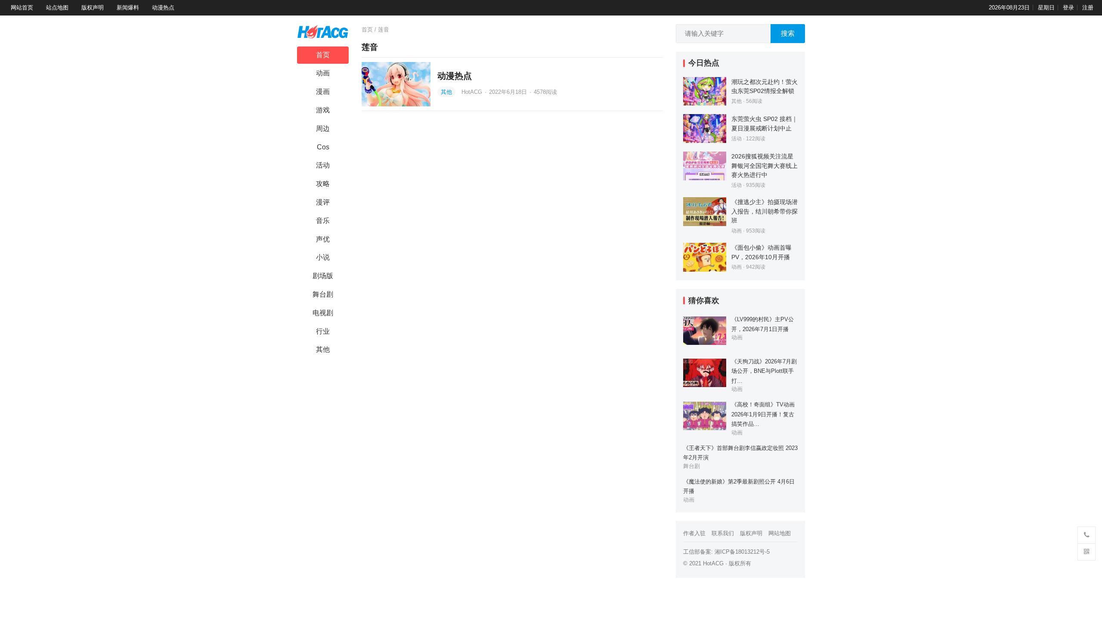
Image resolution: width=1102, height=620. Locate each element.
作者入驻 (694, 533)
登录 (1068, 7)
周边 (323, 128)
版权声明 (92, 7)
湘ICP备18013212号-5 (742, 552)
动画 (323, 73)
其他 (323, 349)
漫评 (323, 202)
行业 (323, 331)
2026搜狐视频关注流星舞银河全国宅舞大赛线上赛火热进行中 (764, 165)
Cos (323, 147)
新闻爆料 (128, 7)
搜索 (788, 33)
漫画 (323, 91)
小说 (323, 257)
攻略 (323, 183)
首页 (323, 55)
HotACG (472, 92)
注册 (1087, 7)
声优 (323, 239)
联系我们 (723, 533)
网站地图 (779, 533)
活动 (323, 165)
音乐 (323, 220)
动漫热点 (163, 7)
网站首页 (22, 7)
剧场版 (323, 275)
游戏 (323, 110)
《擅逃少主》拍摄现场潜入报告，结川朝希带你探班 (764, 211)
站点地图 (57, 7)
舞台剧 (323, 294)
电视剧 (323, 312)
